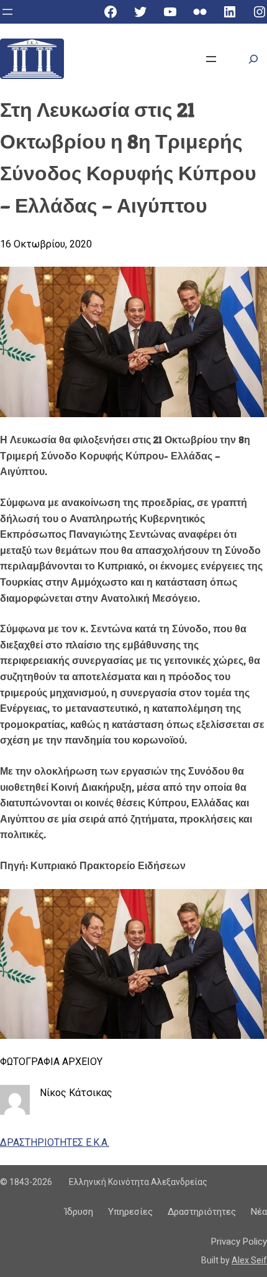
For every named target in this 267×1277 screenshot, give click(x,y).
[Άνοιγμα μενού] (7, 11)
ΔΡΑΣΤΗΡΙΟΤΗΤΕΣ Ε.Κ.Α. (54, 1142)
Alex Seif (249, 1260)
